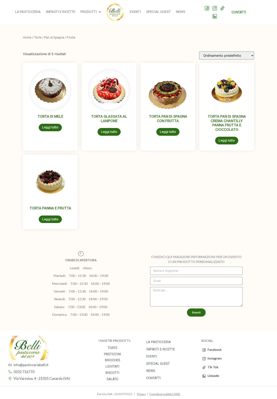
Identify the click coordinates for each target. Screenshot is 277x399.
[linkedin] (215, 14)
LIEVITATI (112, 366)
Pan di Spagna (54, 37)
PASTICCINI (112, 354)
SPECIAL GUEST (158, 364)
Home (27, 37)
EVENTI (151, 356)
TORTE (112, 348)
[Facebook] (207, 6)
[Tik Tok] (222, 6)
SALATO (112, 379)
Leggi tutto (50, 127)
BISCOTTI (112, 373)
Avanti (196, 312)
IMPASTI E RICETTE (160, 349)
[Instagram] (215, 6)
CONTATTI (153, 378)
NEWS (150, 371)
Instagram (214, 358)
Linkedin (213, 376)
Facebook (214, 349)
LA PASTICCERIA (158, 342)
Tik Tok (212, 367)
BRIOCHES (112, 360)
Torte (38, 37)
